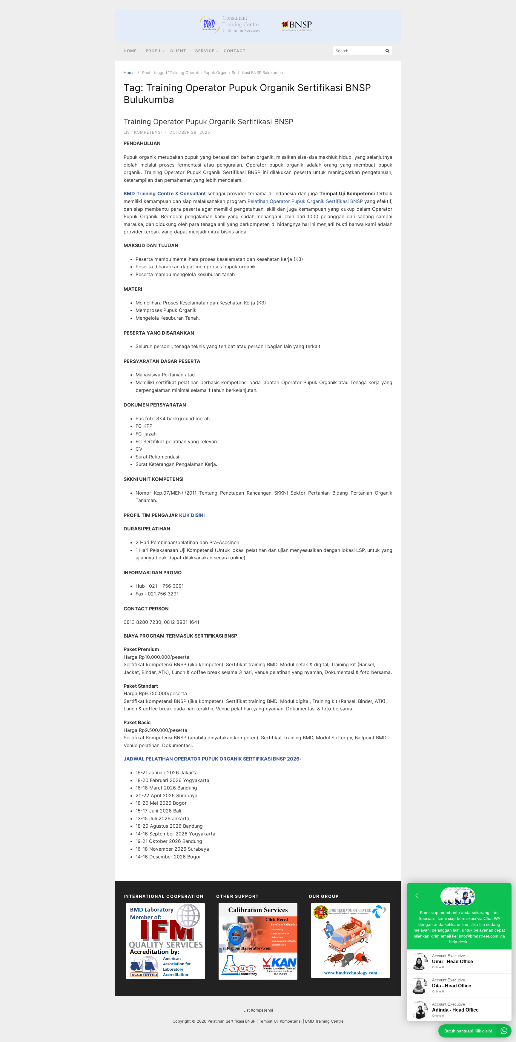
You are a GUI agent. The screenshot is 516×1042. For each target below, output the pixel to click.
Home (130, 50)
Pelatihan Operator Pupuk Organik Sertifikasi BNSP (305, 201)
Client (178, 50)
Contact (235, 50)
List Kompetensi (143, 132)
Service (205, 50)
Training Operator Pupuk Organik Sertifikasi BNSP (208, 121)
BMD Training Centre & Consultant (165, 193)
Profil (153, 50)
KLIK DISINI (192, 515)
